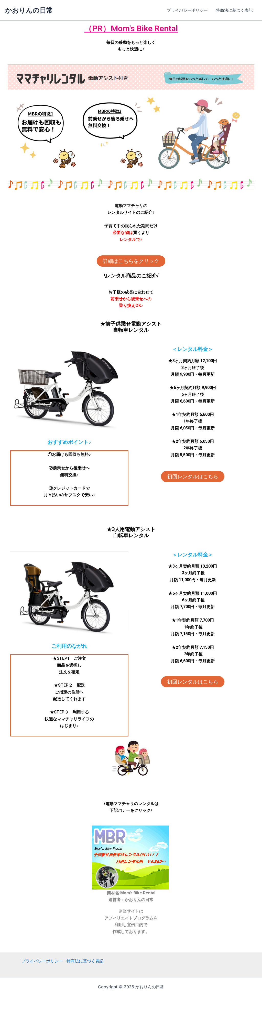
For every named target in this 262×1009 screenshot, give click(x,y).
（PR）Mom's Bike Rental (131, 28)
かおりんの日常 (29, 10)
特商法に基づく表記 (234, 10)
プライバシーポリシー (187, 10)
